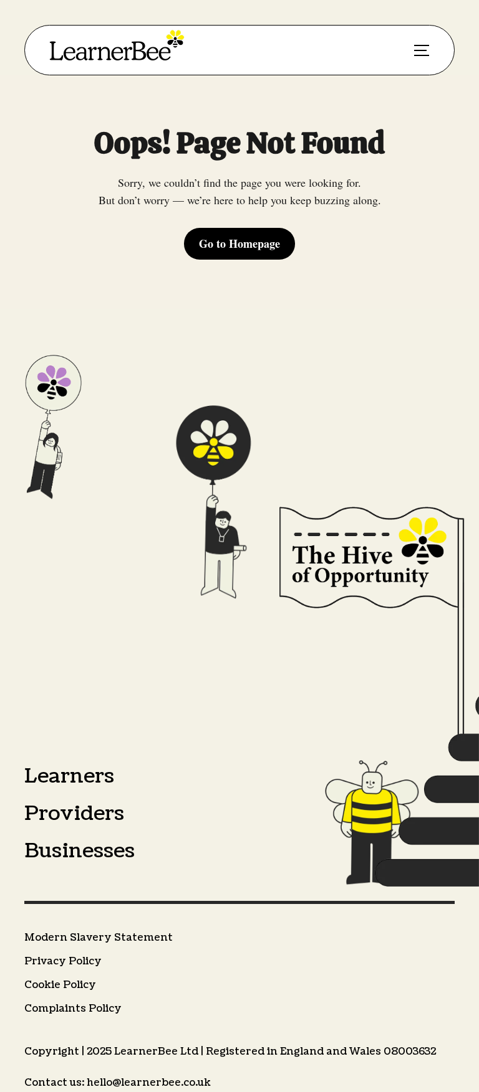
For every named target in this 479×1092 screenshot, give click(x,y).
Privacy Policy (63, 961)
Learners (69, 776)
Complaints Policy (73, 1008)
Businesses (79, 851)
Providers (74, 813)
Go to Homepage (239, 243)
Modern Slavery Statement (98, 937)
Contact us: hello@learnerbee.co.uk (117, 1083)
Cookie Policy (60, 985)
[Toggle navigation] (421, 50)
